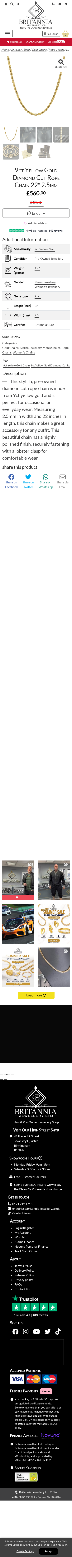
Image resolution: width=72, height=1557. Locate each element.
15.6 (37, 268)
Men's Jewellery (45, 282)
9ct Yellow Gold (45, 249)
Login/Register (24, 1228)
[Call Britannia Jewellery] (53, 3)
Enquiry (38, 213)
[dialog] (36, 1547)
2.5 (37, 315)
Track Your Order (26, 1251)
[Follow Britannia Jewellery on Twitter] (47, 1331)
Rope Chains (56, 49)
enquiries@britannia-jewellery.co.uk (36, 1208)
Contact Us (22, 1289)
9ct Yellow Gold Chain (16, 365)
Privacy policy (24, 1279)
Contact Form (21, 1213)
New (22, 27)
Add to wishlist (38, 223)
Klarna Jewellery (30, 347)
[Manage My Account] (6, 4)
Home (5, 49)
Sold (36, 202)
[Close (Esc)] (12, 1074)
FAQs (18, 1284)
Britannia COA (44, 324)
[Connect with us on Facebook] (15, 1331)
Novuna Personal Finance (31, 1246)
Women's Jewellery (47, 287)
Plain (38, 296)
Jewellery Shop (45, 27)
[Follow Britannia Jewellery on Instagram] (26, 1331)
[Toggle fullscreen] (5, 1074)
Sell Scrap (52, 33)
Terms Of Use (23, 1266)
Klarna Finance (24, 1242)
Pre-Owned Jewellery (49, 258)
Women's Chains (24, 352)
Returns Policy (24, 1275)
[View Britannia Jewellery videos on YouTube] (36, 1331)
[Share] (8, 1074)
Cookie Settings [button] (25, 1551)
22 (36, 305)
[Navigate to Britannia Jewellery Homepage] (36, 14)
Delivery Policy (24, 1270)
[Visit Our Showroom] (66, 3)
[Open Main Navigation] (8, 33)
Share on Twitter (28, 484)
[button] (12, 4)
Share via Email (63, 484)
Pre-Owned (32, 27)
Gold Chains (39, 49)
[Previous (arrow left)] (1, 1079)
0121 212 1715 (22, 1204)
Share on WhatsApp (46, 484)
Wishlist (20, 1237)
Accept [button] (48, 1551)
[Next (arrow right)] (5, 1079)
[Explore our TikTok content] (58, 1331)
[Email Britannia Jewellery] (60, 3)
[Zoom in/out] (1, 1074)
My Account (23, 1232)
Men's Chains (51, 347)
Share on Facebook (11, 484)
